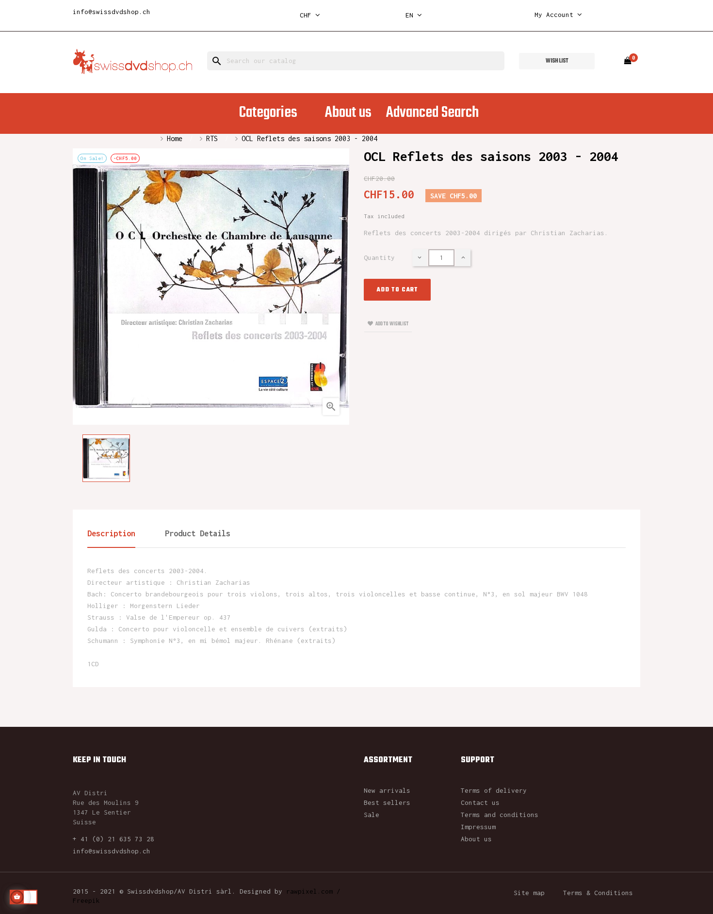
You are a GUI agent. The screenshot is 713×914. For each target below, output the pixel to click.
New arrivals (387, 790)
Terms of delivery (494, 790)
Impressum (478, 827)
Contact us (480, 802)
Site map (529, 893)
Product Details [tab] (197, 533)
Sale (371, 814)
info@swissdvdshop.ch (111, 12)
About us (476, 839)
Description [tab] (111, 533)
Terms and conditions (499, 814)
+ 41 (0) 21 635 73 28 (113, 839)
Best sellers (387, 802)
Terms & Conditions (598, 893)
